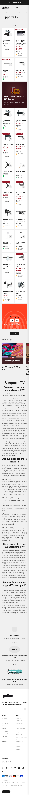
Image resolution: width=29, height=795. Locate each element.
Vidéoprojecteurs (6, 726)
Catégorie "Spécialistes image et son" (14, 684)
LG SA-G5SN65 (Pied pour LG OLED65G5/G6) (6, 42)
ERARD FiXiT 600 (20, 144)
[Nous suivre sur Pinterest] (15, 768)
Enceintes (4, 728)
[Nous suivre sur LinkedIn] (3, 771)
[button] (27, 7)
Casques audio (5, 733)
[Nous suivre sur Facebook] (3, 768)
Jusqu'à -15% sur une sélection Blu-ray (6, 762)
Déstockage (4, 741)
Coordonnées (4, 785)
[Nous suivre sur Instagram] (11, 768)
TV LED (19, 397)
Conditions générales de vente (15, 785)
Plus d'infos (22, 660)
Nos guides (18, 718)
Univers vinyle (5, 731)
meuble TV (20, 402)
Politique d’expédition (16, 783)
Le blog (17, 753)
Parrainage (18, 746)
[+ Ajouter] (10, 34)
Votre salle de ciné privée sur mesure (20, 740)
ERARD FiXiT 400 (20, 70)
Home (3, 12)
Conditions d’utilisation (6, 783)
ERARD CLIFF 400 (7, 192)
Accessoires (4, 736)
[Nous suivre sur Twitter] (7, 768)
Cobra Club (18, 744)
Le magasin (18, 726)
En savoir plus (5, 21)
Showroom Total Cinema (21, 737)
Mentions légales (5, 786)
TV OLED (14, 398)
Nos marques (19, 720)
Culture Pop (4, 739)
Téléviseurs (8, 12)
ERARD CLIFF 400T (7, 171)
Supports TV (24, 12)
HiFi (2, 720)
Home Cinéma (5, 723)
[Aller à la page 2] (17, 333)
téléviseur (13, 413)
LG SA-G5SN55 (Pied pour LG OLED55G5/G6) (6, 122)
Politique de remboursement (19, 782)
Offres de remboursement (20, 750)
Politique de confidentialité (7, 782)
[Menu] (11, 8)
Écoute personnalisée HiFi (21, 729)
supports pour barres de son (18, 578)
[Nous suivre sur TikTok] (23, 768)
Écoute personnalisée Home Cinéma (21, 733)
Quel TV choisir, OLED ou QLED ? (11, 368)
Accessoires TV (16, 12)
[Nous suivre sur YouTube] (19, 768)
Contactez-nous (19, 723)
